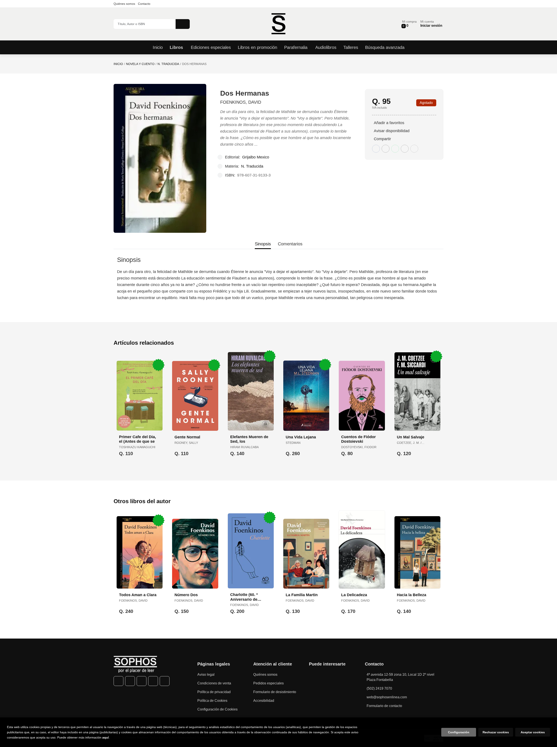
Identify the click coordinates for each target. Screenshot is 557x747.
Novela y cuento (140, 64)
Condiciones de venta (214, 683)
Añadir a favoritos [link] (389, 123)
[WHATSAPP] (153, 681)
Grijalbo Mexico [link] (255, 157)
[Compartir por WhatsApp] (395, 149)
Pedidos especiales (268, 683)
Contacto (144, 3)
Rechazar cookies (496, 732)
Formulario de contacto (384, 706)
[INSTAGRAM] (141, 681)
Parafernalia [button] (295, 47)
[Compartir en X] (385, 149)
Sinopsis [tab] (263, 243)
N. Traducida (168, 64)
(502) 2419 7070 (379, 688)
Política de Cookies (212, 700)
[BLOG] (164, 681)
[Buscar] (183, 24)
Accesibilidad (263, 700)
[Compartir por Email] (405, 149)
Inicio (118, 64)
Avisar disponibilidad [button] (391, 131)
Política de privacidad (214, 692)
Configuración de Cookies (217, 709)
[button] (409, 23)
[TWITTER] (130, 681)
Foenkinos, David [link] (240, 102)
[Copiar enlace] (414, 149)
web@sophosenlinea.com (387, 697)
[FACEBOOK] (118, 681)
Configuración (458, 732)
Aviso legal (206, 674)
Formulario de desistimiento (274, 692)
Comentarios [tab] (290, 243)
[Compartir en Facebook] (376, 149)
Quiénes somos (124, 3)
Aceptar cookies (533, 732)
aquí (105, 737)
